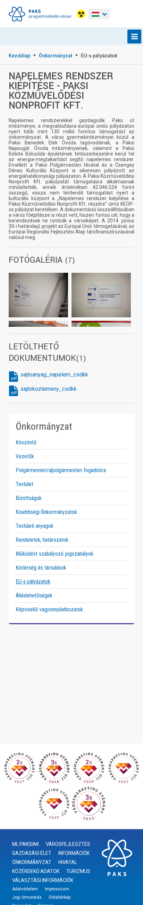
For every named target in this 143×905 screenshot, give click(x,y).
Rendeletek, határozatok (42, 540)
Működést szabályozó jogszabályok (54, 553)
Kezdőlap (19, 55)
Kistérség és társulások (41, 567)
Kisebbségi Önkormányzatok (46, 512)
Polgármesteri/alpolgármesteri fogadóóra (61, 470)
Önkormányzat (55, 55)
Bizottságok (29, 498)
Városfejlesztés (68, 844)
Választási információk (42, 880)
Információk (74, 853)
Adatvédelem (25, 889)
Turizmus (78, 871)
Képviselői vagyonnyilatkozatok (49, 609)
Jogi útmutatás (27, 897)
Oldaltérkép (59, 897)
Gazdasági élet (31, 853)
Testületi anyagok (34, 526)
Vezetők (25, 456)
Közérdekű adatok (35, 871)
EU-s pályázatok (99, 55)
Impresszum (57, 889)
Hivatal (67, 862)
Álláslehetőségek (34, 595)
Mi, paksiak (25, 844)
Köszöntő (26, 442)
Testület (24, 484)
